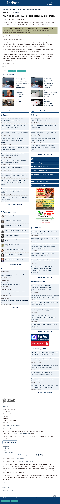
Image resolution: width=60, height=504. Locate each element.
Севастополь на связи (39, 159)
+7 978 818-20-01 (7, 487)
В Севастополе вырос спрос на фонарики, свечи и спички (14, 198)
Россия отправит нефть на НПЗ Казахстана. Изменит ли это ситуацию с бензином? (14, 133)
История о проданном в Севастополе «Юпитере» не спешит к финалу (12, 119)
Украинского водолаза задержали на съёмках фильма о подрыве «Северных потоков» (43, 147)
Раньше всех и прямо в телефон (43, 174)
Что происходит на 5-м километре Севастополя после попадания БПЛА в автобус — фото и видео (43, 246)
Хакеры (14, 9)
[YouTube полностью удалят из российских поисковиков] (37, 102)
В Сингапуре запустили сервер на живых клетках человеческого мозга (13, 161)
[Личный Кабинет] (47, 2)
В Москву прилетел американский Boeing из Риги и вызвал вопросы (14, 148)
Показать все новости (15, 204)
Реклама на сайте (7, 406)
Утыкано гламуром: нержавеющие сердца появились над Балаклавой (13, 292)
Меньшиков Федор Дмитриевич (14, 225)
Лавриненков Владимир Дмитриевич (16, 230)
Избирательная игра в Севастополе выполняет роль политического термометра (14, 301)
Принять (14, 501)
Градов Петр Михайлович (13, 240)
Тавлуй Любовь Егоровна (12, 245)
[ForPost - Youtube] (41, 455)
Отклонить (5, 501)
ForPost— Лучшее (19, 458)
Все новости (6, 445)
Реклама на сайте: (8, 482)
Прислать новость (15, 111)
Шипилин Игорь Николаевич (13, 254)
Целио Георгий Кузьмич (12, 216)
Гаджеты (8, 9)
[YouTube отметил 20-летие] (8, 102)
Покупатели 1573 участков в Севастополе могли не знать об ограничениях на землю (14, 174)
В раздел (15, 308)
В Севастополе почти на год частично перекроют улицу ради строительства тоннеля (13, 140)
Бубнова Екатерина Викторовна (14, 249)
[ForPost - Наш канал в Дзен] (43, 455)
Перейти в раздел (15, 264)
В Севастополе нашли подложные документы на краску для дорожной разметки (12, 191)
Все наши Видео (38, 163)
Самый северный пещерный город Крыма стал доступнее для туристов (13, 126)
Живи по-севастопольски (40, 181)
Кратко (4, 450)
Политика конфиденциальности (44, 498)
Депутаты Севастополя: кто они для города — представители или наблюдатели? (14, 283)
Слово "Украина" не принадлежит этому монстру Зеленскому (12, 274)
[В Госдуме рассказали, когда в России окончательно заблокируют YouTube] (37, 82)
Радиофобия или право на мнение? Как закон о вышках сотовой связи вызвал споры (13, 182)
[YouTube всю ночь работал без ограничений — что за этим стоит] (8, 93)
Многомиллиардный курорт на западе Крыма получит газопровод (12, 155)
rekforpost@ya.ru (7, 490)
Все (4, 9)
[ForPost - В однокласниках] (42, 455)
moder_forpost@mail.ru (13, 425)
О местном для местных (40, 166)
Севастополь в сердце (40, 170)
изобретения (36, 9)
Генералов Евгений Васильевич (14, 259)
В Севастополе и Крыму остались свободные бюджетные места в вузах (12, 168)
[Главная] (13, 2)
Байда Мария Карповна (12, 235)
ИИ (24, 9)
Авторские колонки (8, 447)
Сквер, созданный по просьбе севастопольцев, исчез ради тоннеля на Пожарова (43, 317)
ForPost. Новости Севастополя (25, 461)
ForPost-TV (5, 448)
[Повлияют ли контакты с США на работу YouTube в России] (37, 93)
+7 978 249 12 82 (7, 428)
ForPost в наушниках (40, 185)
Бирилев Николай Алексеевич (14, 220)
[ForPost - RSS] (37, 455)
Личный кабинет (45, 111)
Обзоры (19, 9)
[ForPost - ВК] (39, 455)
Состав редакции (7, 452)
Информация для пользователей (21, 433)
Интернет (28, 9)
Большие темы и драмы (40, 178)
